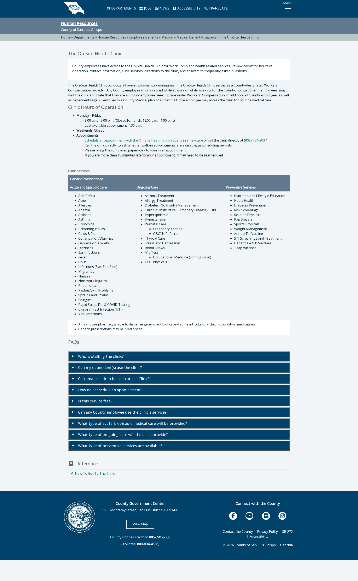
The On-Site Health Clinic (239, 37)
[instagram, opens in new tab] (282, 516)
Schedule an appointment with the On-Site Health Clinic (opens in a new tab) (144, 140)
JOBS (147, 8)
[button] (288, 8)
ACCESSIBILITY (189, 8)
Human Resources (79, 23)
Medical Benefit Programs (197, 37)
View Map (143, 524)
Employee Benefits (143, 37)
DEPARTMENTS (123, 8)
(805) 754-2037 (255, 140)
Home (65, 37)
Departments (84, 37)
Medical (167, 37)
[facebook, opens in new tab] (233, 516)
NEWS (164, 8)
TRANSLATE (218, 8)
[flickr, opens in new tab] (266, 516)
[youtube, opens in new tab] (249, 515)
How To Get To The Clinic (95, 473)
